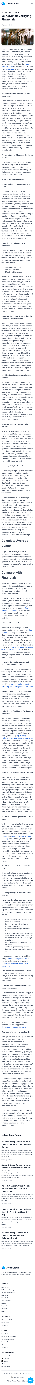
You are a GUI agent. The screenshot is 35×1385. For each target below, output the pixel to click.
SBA (5, 836)
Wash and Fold (6, 1300)
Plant (2, 1311)
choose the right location (17, 959)
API (2, 1344)
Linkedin (6, 1361)
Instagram (7, 1366)
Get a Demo (5, 1322)
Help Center (5, 1334)
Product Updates (6, 1342)
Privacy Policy (11, 1381)
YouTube (6, 1358)
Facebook (7, 1356)
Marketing (4, 1295)
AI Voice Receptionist (8, 1292)
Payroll (3, 1303)
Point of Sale (5, 1287)
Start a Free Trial (6, 1320)
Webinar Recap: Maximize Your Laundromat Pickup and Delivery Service (16, 1144)
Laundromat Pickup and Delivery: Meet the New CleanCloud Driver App (16, 1212)
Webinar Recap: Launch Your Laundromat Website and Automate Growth (14, 1235)
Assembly (4, 1308)
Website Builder (6, 1298)
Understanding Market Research (13, 1027)
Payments (4, 1306)
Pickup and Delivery (7, 1290)
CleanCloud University (8, 1339)
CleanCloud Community (8, 1336)
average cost (9, 69)
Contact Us (4, 1325)
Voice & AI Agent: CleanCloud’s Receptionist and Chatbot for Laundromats (15, 1188)
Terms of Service (22, 1381)
